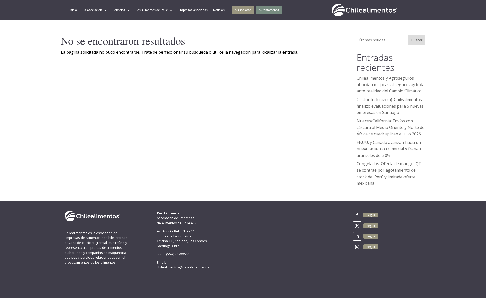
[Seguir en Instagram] (357, 247)
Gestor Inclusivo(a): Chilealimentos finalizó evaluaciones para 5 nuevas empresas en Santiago (390, 106)
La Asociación (92, 10)
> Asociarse (243, 10)
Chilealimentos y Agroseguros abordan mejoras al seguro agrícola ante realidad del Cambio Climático (390, 84)
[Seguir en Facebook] (357, 215)
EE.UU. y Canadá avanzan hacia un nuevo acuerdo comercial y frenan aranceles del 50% (389, 149)
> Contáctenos (269, 10)
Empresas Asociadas (193, 10)
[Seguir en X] (357, 225)
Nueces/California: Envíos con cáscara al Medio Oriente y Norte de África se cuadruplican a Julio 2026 (390, 127)
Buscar (416, 40)
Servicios (119, 10)
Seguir (371, 215)
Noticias (219, 10)
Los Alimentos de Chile (152, 10)
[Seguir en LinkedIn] (357, 236)
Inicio (73, 10)
